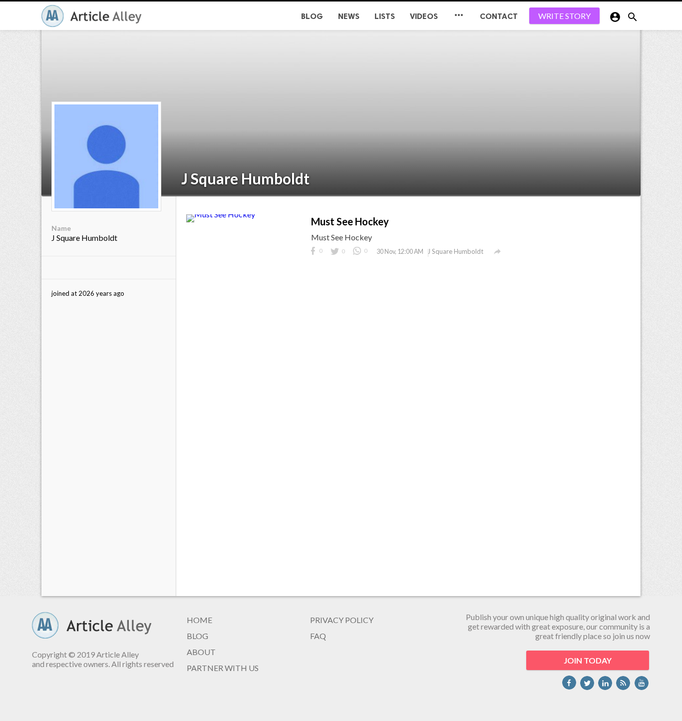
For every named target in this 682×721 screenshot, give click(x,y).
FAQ (318, 636)
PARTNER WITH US (223, 668)
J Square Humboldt (245, 178)
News (348, 16)
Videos (424, 16)
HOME (199, 620)
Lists (384, 16)
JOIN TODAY (588, 660)
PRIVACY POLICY (341, 620)
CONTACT (499, 16)
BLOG (312, 16)
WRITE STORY (564, 15)
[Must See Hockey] (220, 214)
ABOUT (201, 652)
